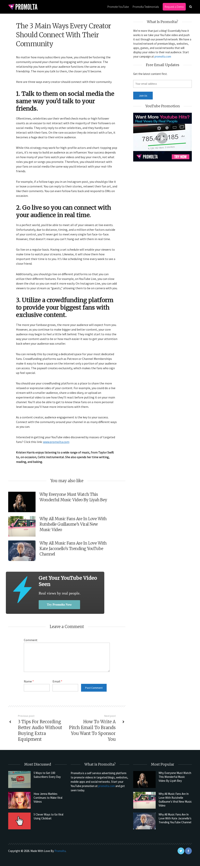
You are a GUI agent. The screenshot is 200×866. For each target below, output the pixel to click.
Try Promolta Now (59, 604)
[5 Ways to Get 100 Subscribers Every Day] (19, 779)
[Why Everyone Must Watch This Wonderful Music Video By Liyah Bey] (144, 779)
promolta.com (162, 56)
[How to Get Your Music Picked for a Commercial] (22, 589)
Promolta (60, 851)
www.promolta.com (56, 442)
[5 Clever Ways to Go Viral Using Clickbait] (19, 821)
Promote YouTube (118, 7)
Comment (31, 640)
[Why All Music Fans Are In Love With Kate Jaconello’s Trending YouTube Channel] (144, 821)
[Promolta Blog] (23, 6)
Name (29, 681)
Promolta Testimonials (146, 7)
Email (57, 681)
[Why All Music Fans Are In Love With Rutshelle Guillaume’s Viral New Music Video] (144, 800)
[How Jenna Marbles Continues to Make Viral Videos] (19, 800)
